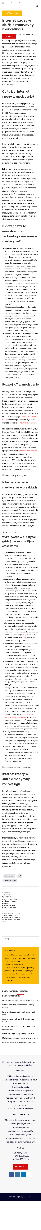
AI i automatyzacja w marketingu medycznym (19, 1042)
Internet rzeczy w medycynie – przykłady (19, 967)
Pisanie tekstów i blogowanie (20, 1090)
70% (24, 638)
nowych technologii (28, 423)
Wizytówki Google (20, 1083)
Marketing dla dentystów (20, 1134)
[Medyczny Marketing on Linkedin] (23, 1174)
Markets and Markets (28, 450)
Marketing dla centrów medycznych (20, 1142)
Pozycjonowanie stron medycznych (20, 1098)
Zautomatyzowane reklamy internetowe (20, 1080)
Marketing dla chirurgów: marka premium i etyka (20, 1038)
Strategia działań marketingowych (20, 1094)
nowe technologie (10, 880)
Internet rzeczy (9, 876)
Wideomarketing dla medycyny (20, 1076)
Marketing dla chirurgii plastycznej (20, 1138)
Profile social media (20, 1087)
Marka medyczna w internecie (20, 1108)
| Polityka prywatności (25, 1197)
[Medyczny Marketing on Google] (29, 1174)
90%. (32, 649)
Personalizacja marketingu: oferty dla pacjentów (20, 1000)
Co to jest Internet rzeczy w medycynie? (19, 955)
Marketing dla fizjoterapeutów (20, 1131)
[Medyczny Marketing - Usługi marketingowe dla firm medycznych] (11, 5)
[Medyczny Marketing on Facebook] (11, 1174)
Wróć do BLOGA (12, 13)
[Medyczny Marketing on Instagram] (17, 1174)
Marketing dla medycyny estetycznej (20, 1120)
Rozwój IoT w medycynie (14, 964)
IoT (20, 876)
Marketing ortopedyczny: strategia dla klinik (18, 1033)
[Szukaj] (36, 938)
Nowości (9, 36)
